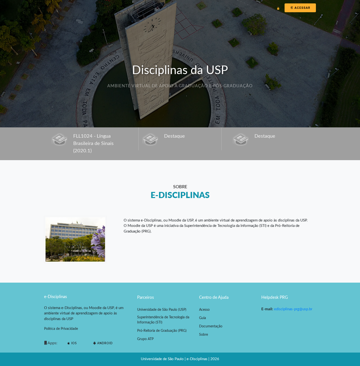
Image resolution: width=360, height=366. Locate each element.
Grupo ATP (145, 339)
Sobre (203, 334)
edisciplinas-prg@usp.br (293, 309)
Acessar (301, 8)
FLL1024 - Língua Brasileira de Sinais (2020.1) (93, 143)
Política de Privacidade (61, 329)
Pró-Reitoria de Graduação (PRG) (162, 331)
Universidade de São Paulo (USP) (161, 309)
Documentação (210, 326)
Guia (202, 318)
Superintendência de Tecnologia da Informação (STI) (163, 320)
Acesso (204, 309)
